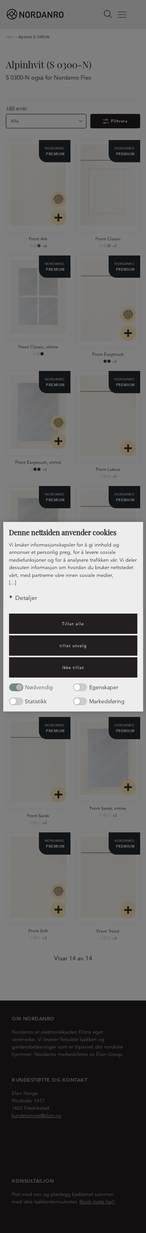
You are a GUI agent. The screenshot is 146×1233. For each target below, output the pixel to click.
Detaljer (26, 598)
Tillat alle (73, 623)
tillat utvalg (73, 645)
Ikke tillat (73, 667)
